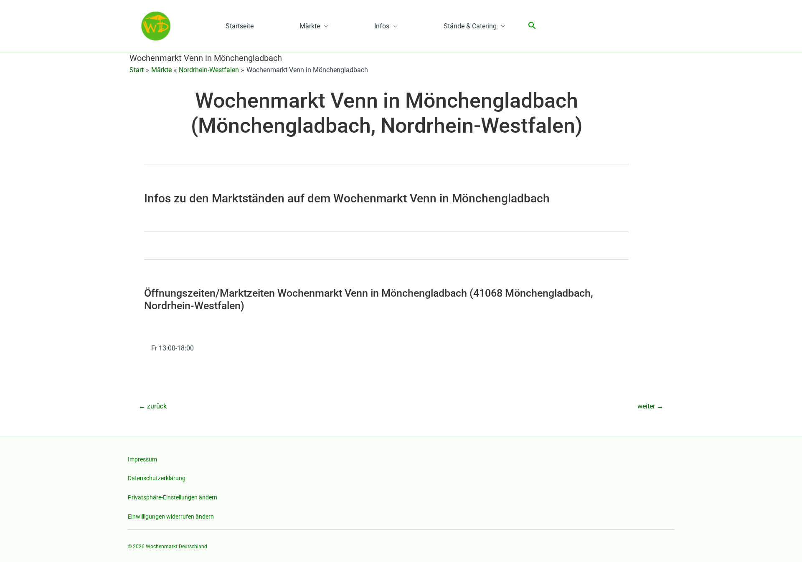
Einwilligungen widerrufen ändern (171, 516)
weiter (650, 406)
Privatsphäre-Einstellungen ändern (172, 497)
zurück (153, 406)
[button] (532, 26)
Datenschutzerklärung (156, 478)
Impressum (142, 459)
